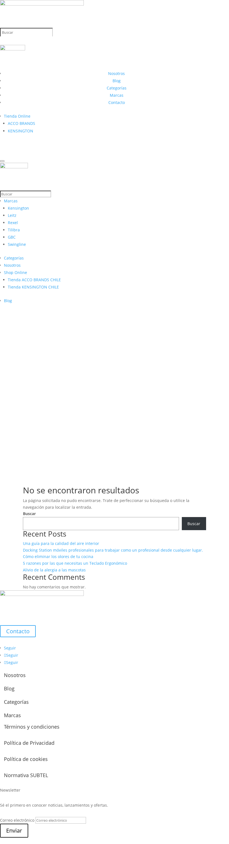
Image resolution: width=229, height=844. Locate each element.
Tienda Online (17, 116)
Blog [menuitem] (8, 300)
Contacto (116, 102)
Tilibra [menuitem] (14, 229)
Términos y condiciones (31, 726)
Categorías (117, 88)
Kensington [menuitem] (18, 208)
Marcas (116, 95)
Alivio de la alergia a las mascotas (54, 570)
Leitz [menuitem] (12, 215)
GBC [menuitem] (12, 237)
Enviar (14, 830)
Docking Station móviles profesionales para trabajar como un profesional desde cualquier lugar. (113, 550)
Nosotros (116, 73)
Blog (117, 80)
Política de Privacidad (29, 742)
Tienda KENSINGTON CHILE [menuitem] (33, 287)
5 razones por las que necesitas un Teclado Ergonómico (75, 563)
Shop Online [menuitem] (15, 272)
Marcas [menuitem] (11, 200)
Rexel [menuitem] (13, 222)
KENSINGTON (20, 131)
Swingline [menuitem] (17, 244)
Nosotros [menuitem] (12, 265)
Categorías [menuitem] (14, 258)
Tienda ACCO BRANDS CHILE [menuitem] (34, 279)
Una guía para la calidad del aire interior (61, 543)
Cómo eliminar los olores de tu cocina (58, 556)
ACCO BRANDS (21, 123)
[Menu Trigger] (2, 161)
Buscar (29, 513)
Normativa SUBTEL (26, 775)
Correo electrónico (17, 820)
